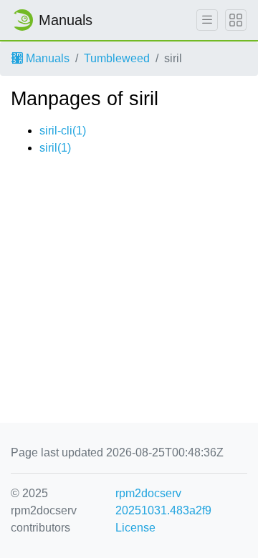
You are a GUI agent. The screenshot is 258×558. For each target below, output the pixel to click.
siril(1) (55, 148)
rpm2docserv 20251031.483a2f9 (163, 502)
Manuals (46, 58)
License (135, 528)
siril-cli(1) (62, 130)
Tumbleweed (117, 58)
